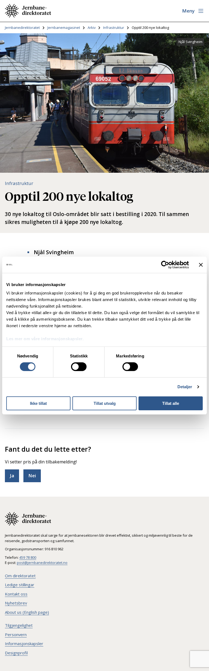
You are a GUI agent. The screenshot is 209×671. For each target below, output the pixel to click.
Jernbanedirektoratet (22, 27)
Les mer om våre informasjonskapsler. (45, 338)
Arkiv (92, 27)
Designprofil (16, 652)
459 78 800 (27, 557)
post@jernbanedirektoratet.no (42, 562)
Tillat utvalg (105, 403)
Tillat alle (170, 403)
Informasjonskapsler (24, 643)
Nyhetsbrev (16, 603)
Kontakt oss (16, 594)
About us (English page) (27, 612)
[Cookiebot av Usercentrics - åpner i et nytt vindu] (165, 264)
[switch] (79, 366)
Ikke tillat (38, 403)
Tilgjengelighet (19, 625)
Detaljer (184, 386)
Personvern (16, 634)
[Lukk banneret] (201, 264)
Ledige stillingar (19, 584)
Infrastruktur (113, 27)
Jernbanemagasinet (63, 27)
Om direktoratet (20, 575)
